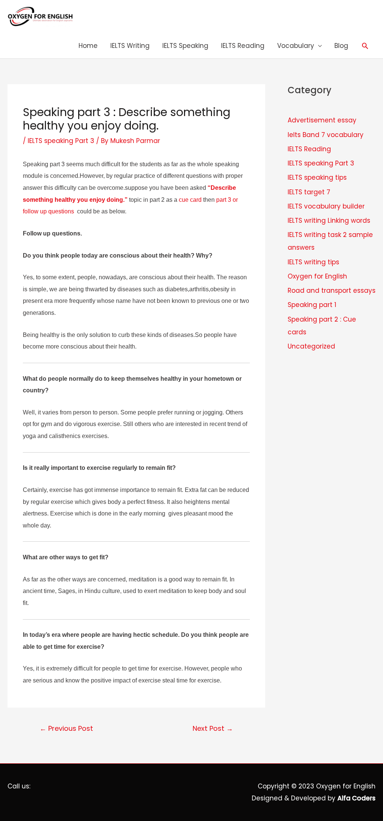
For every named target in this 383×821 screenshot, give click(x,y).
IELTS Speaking (185, 45)
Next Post (213, 728)
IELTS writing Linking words (329, 220)
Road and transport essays (332, 290)
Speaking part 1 (312, 304)
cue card (190, 200)
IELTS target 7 (309, 192)
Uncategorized (311, 346)
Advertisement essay (322, 120)
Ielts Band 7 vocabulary (326, 134)
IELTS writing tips (313, 262)
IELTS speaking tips (317, 177)
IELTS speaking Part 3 (61, 140)
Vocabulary (295, 45)
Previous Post (66, 728)
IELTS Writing (130, 45)
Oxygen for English (317, 276)
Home (88, 45)
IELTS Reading (242, 45)
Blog (341, 45)
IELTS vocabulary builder (326, 206)
